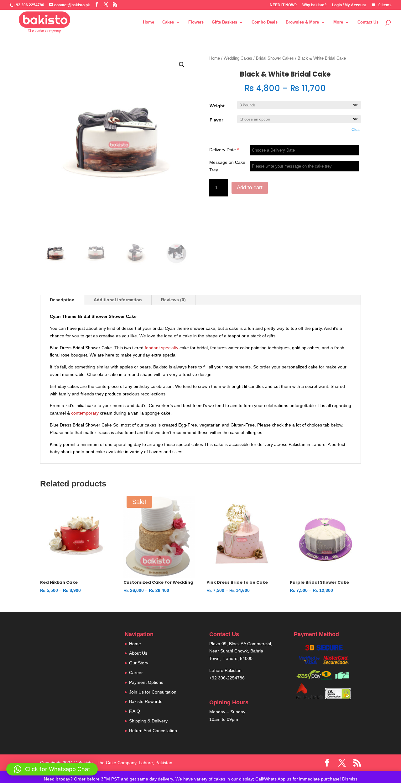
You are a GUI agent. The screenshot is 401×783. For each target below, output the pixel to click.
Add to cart (250, 187)
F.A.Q (134, 711)
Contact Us (367, 22)
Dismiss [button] (349, 778)
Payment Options (146, 682)
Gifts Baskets (224, 22)
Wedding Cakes (238, 58)
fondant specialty (160, 347)
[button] (181, 64)
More (338, 22)
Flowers (196, 22)
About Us (138, 653)
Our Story (138, 662)
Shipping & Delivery (148, 720)
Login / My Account (349, 5)
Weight (217, 105)
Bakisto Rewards (145, 701)
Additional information (118, 299)
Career (136, 672)
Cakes (168, 22)
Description (62, 299)
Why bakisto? (314, 5)
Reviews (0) (173, 299)
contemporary (84, 413)
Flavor (216, 119)
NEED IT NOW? (283, 5)
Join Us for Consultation (152, 692)
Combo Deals (265, 22)
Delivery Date (224, 149)
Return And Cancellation (153, 730)
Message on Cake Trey (227, 166)
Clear (356, 129)
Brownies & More (302, 22)
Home (148, 22)
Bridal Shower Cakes (275, 58)
